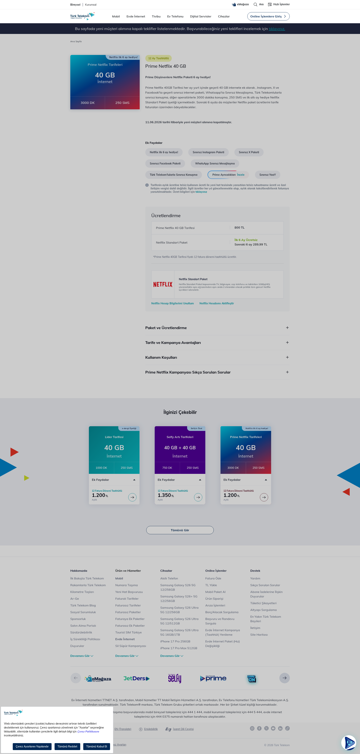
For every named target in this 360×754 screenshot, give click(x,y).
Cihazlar (224, 16)
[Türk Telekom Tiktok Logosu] (287, 728)
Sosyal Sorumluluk (83, 612)
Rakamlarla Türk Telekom (88, 585)
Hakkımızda (78, 570)
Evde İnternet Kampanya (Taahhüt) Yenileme (222, 632)
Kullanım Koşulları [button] (161, 357)
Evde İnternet (136, 16)
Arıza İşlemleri (215, 605)
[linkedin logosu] (280, 728)
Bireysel (75, 4)
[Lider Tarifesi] (132, 497)
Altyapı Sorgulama (263, 610)
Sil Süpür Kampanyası (130, 646)
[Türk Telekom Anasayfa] (82, 16)
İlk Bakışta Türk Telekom (87, 578)
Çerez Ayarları (117, 744)
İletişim (255, 628)
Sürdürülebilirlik (81, 632)
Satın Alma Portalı (83, 625)
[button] (75, 678)
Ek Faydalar (100, 480)
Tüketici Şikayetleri (263, 603)
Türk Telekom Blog (83, 605)
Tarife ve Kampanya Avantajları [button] (173, 342)
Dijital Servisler (200, 16)
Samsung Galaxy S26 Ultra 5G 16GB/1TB (179, 632)
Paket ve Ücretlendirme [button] (166, 327)
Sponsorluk (78, 619)
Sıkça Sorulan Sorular (265, 585)
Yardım (255, 578)
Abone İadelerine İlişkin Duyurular (266, 594)
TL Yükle (211, 585)
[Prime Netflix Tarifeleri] (264, 497)
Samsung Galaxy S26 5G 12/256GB (178, 587)
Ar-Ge (74, 598)
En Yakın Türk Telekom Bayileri (265, 619)
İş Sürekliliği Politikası (85, 639)
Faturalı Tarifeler (127, 598)
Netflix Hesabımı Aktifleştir (217, 303)
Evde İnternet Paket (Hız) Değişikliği (222, 643)
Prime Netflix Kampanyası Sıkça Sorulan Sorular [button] (188, 372)
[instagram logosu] (252, 728)
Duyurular (77, 646)
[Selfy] (175, 678)
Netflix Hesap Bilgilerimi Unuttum (172, 303)
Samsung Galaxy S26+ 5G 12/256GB (178, 598)
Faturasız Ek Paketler (130, 625)
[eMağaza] (98, 678)
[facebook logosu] (259, 728)
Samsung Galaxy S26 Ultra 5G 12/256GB (179, 610)
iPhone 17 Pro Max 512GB (178, 648)
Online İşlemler (215, 570)
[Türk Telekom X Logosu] (266, 728)
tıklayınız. (277, 28)
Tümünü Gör (180, 530)
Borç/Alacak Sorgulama (221, 612)
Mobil (116, 16)
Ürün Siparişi (214, 598)
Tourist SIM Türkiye (128, 632)
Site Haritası (259, 634)
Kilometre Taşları (82, 592)
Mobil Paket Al (215, 592)
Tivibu (156, 16)
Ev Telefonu (175, 16)
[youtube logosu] (273, 728)
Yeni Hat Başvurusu (129, 592)
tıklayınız (201, 192)
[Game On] (251, 679)
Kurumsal (90, 4)
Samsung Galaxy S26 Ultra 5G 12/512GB (179, 621)
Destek (255, 570)
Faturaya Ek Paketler (130, 619)
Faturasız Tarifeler (128, 605)
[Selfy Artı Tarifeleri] (198, 497)
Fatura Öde (213, 578)
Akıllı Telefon (169, 578)
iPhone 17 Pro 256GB (175, 641)
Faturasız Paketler (128, 612)
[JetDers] (136, 678)
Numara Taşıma (126, 585)
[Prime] (213, 678)
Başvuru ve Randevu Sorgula (219, 621)
